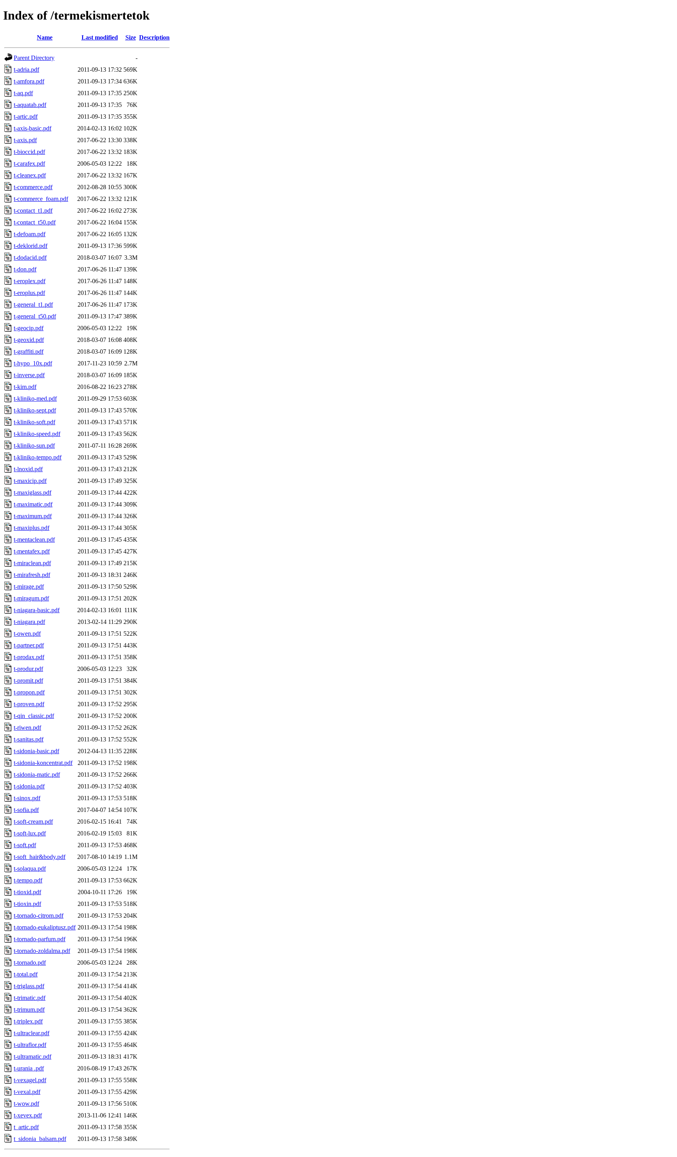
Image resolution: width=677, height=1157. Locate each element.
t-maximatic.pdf (33, 504)
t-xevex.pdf (28, 1115)
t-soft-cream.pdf (33, 821)
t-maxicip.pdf (30, 480)
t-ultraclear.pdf (31, 1033)
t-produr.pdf (28, 668)
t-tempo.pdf (28, 880)
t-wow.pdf (26, 1103)
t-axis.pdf (25, 140)
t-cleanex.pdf (30, 175)
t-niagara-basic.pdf (37, 610)
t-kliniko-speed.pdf (37, 433)
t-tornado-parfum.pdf (39, 939)
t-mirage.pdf (29, 586)
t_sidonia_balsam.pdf (40, 1138)
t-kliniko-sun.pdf (34, 445)
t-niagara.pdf (29, 621)
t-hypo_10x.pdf (33, 363)
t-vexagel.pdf (30, 1080)
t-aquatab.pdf (30, 104)
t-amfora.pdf (29, 81)
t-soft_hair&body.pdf (39, 856)
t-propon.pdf (29, 692)
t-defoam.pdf (29, 234)
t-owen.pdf (27, 633)
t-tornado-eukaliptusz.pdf (45, 927)
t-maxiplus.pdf (31, 527)
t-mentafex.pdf (32, 551)
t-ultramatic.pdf (32, 1056)
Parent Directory (34, 57)
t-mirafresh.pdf (32, 574)
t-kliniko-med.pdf (35, 398)
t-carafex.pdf (29, 163)
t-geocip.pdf (28, 328)
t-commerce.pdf (33, 187)
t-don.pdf (25, 269)
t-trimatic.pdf (29, 997)
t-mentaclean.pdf (34, 539)
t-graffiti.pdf (28, 351)
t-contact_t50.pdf (35, 222)
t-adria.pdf (26, 69)
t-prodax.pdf (29, 657)
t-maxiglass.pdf (32, 492)
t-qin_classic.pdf (34, 715)
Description (154, 37)
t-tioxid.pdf (27, 892)
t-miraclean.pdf (32, 563)
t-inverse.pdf (29, 375)
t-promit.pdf (28, 680)
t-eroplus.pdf (29, 292)
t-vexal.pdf (27, 1091)
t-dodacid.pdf (30, 257)
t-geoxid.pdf (29, 339)
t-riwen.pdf (27, 727)
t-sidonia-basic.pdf (36, 751)
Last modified (99, 37)
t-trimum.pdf (29, 1009)
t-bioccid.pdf (29, 151)
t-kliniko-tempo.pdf (38, 457)
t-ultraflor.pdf (30, 1044)
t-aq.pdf (23, 93)
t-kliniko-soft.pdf (34, 422)
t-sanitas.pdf (28, 739)
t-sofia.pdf (26, 809)
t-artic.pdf (26, 116)
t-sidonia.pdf (29, 786)
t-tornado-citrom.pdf (38, 915)
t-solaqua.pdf (30, 868)
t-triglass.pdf (29, 986)
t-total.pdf (26, 974)
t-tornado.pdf (30, 962)
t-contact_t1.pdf (33, 210)
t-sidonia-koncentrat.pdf (43, 762)
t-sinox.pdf (27, 798)
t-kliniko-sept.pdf (35, 410)
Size (130, 37)
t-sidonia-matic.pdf (37, 774)
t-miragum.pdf (31, 598)
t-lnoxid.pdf (28, 469)
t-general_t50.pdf (35, 316)
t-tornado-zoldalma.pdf (42, 950)
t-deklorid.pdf (30, 245)
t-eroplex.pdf (29, 281)
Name (44, 37)
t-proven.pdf (29, 704)
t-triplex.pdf (28, 1021)
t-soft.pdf (25, 845)
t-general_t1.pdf (33, 304)
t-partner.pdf (29, 645)
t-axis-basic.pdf (32, 128)
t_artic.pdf (26, 1127)
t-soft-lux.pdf (30, 833)
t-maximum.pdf (33, 516)
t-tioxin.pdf (27, 903)
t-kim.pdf (25, 386)
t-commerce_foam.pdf (41, 198)
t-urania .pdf (29, 1068)
